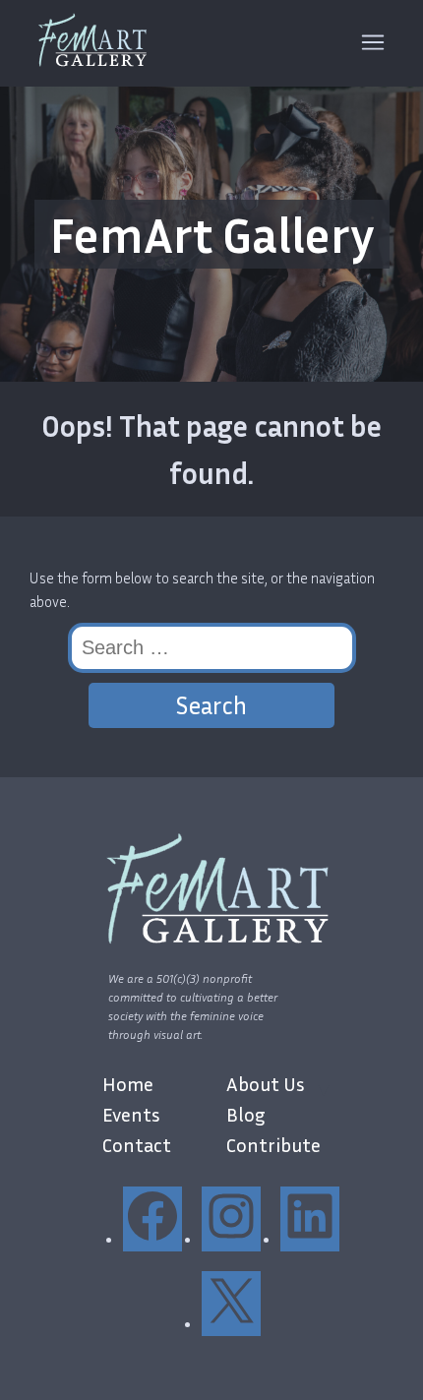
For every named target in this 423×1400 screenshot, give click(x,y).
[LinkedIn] (309, 1239)
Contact (136, 1144)
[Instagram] (231, 1239)
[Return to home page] (90, 43)
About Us (265, 1083)
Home (127, 1083)
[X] (231, 1324)
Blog (246, 1114)
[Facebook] (152, 1239)
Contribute (273, 1144)
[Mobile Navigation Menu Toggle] (372, 44)
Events (131, 1114)
